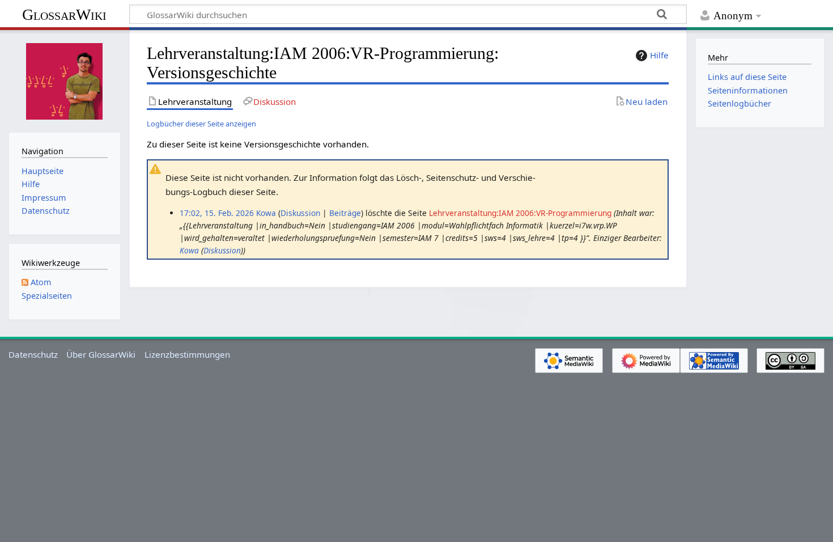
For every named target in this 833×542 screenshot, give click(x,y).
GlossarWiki (64, 14)
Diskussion (300, 213)
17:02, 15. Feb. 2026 (217, 213)
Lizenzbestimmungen (187, 354)
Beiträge (345, 213)
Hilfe (659, 55)
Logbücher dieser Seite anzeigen (201, 123)
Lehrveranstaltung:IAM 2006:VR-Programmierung (520, 213)
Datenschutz (33, 354)
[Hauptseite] (64, 80)
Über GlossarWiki (100, 354)
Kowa (189, 250)
